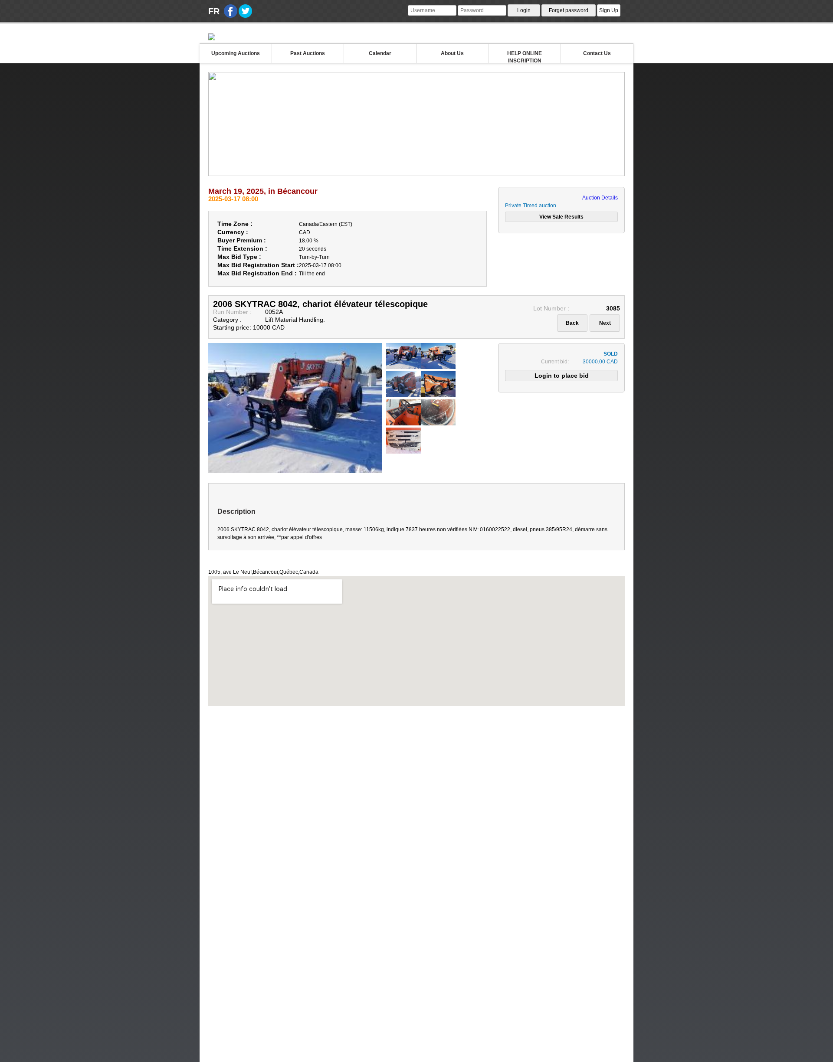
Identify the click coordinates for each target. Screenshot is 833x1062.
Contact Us (597, 53)
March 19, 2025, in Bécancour (263, 191)
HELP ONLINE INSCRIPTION (524, 56)
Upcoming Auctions (235, 53)
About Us (452, 53)
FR (214, 11)
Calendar (380, 53)
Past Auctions (307, 53)
